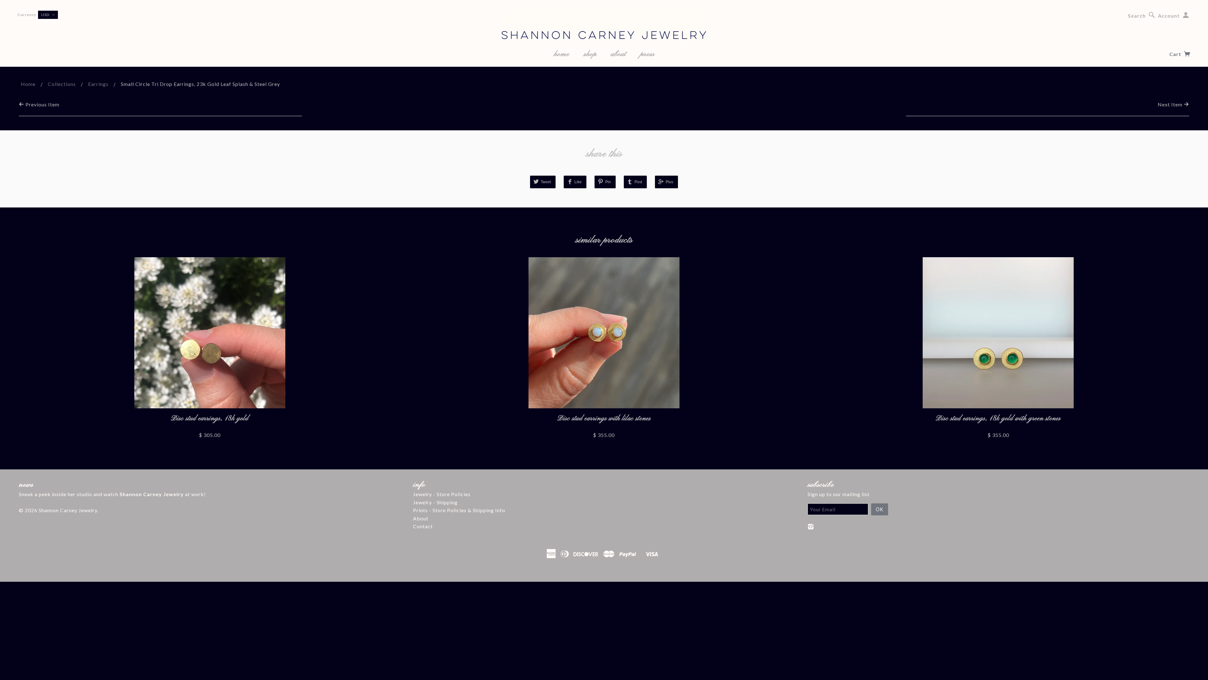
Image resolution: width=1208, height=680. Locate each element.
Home (28, 84)
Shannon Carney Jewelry (68, 510)
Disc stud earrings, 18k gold (210, 418)
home (561, 54)
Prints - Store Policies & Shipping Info (459, 510)
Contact (423, 526)
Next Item (1171, 104)
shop (590, 54)
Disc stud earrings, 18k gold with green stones (998, 418)
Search (1137, 16)
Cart (1176, 54)
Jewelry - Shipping (435, 502)
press (647, 54)
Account (1169, 16)
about (618, 54)
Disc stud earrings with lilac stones (604, 418)
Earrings (98, 84)
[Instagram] (811, 527)
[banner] (604, 25)
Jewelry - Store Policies (442, 494)
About (420, 518)
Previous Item (41, 104)
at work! (163, 494)
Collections (62, 84)
